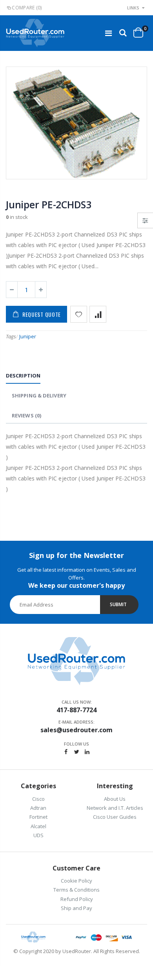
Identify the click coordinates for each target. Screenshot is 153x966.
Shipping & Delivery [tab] (39, 395)
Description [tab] (23, 375)
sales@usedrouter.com (76, 730)
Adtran (38, 807)
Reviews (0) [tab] (26, 415)
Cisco (38, 798)
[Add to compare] (97, 314)
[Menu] (108, 33)
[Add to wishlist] (78, 314)
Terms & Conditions (76, 889)
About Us (115, 798)
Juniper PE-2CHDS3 (48, 204)
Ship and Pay (76, 908)
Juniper (27, 336)
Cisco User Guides (115, 816)
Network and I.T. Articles (115, 807)
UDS (38, 835)
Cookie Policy (76, 880)
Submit (118, 604)
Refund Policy (76, 899)
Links (133, 8)
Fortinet (38, 816)
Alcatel (38, 826)
